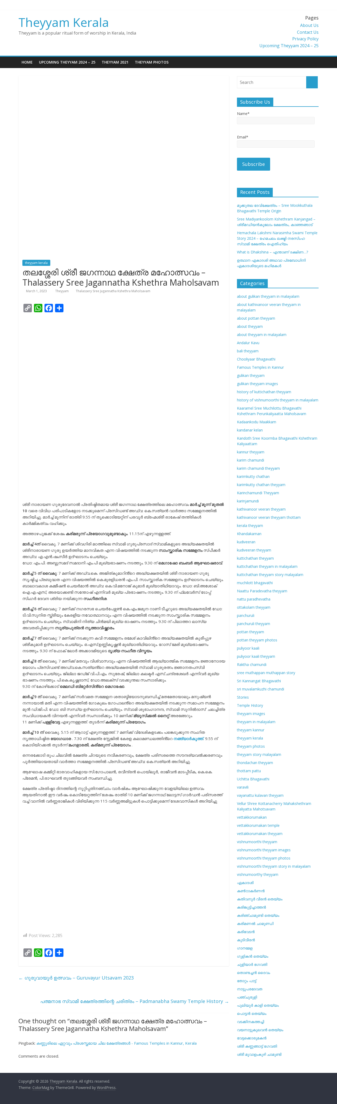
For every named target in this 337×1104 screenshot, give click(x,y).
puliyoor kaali (248, 648)
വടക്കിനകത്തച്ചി (250, 1021)
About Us (309, 25)
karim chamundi (250, 460)
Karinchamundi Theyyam (258, 492)
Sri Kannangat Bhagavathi (259, 680)
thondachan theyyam (255, 762)
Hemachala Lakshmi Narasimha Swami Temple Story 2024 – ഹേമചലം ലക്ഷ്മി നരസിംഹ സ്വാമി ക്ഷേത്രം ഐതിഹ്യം (277, 238)
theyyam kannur (250, 729)
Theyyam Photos (151, 62)
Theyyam (62, 291)
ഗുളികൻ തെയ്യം (252, 956)
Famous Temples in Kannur (260, 367)
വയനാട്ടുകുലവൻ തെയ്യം (260, 1029)
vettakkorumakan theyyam (260, 833)
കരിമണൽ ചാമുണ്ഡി (255, 923)
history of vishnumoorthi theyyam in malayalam (277, 399)
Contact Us (308, 32)
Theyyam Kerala (63, 22)
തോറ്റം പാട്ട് (246, 980)
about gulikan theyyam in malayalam (268, 296)
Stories (243, 697)
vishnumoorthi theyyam (257, 841)
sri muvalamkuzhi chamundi (260, 689)
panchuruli (245, 615)
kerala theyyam (250, 525)
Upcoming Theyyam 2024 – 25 (289, 46)
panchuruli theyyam (253, 623)
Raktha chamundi (251, 664)
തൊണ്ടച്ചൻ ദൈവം (253, 972)
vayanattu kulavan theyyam (260, 795)
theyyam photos (251, 746)
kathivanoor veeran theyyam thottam (269, 517)
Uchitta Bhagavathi (253, 778)
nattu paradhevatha (253, 599)
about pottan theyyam (256, 318)
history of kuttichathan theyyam (264, 391)
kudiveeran (246, 541)
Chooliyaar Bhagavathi (256, 359)
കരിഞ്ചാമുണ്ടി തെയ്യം (258, 915)
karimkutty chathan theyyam (261, 484)
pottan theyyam (250, 631)
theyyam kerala (36, 263)
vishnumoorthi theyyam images (264, 849)
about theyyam (250, 326)
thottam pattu (249, 770)
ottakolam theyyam (253, 607)
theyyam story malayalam (259, 754)
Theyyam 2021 (115, 62)
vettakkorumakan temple (258, 825)
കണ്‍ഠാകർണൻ (251, 890)
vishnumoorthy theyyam (257, 874)
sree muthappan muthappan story (266, 672)
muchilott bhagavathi (255, 582)
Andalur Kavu (248, 342)
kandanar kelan (250, 430)
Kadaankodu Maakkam (256, 421)
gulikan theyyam (251, 375)
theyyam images (251, 713)
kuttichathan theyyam (255, 558)
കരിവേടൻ (246, 931)
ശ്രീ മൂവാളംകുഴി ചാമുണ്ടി (259, 1054)
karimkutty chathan (253, 476)
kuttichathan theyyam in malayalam (267, 566)
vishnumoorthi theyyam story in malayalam (274, 866)
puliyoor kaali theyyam (256, 656)
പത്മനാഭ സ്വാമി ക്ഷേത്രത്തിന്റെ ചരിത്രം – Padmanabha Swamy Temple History (134, 1001)
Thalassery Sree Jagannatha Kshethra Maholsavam (113, 291)
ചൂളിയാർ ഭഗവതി (252, 964)
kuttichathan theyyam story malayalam (270, 574)
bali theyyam (248, 350)
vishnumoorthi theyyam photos (263, 858)
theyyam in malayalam (256, 721)
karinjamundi (248, 500)
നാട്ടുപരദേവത (249, 988)
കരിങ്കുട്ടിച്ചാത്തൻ (251, 907)
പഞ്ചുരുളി (247, 997)
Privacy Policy (305, 39)
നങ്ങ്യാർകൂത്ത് (188, 738)
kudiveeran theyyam (254, 550)
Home (27, 62)
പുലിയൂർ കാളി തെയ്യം (258, 1005)
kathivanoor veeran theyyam (261, 509)
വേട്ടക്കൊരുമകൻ (251, 1037)
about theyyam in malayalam (261, 334)
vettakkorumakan (252, 817)
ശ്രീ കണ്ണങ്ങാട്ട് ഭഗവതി (257, 1046)
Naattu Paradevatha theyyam (262, 590)
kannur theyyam (250, 451)
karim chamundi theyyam (258, 468)
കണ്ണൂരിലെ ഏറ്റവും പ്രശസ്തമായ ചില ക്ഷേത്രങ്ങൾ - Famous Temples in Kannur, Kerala (116, 1043)
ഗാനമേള (244, 948)
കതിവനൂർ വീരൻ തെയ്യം (260, 898)
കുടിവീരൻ (246, 939)
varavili (243, 787)
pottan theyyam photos (257, 639)
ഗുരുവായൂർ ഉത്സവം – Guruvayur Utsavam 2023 (76, 978)
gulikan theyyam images (257, 383)
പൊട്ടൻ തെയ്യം (251, 1013)
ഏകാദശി (245, 882)
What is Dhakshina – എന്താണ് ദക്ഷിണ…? (272, 252)
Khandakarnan (249, 533)
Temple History (250, 705)
